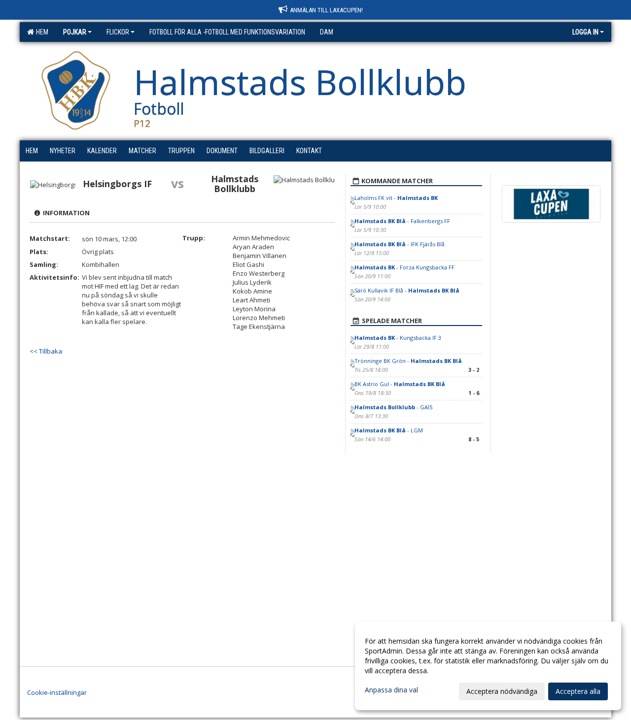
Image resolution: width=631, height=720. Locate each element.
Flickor (117, 32)
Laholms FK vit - (396, 197)
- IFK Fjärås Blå (399, 244)
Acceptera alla (578, 691)
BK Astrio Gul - (399, 384)
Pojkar (74, 32)
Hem (40, 32)
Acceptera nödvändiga (501, 691)
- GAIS (393, 407)
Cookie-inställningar (57, 692)
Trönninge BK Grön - (408, 360)
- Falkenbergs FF (402, 221)
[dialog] (488, 666)
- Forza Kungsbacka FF (404, 267)
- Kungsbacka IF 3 (397, 337)
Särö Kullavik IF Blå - (406, 290)
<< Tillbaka (46, 351)
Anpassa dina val (391, 690)
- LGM (388, 430)
